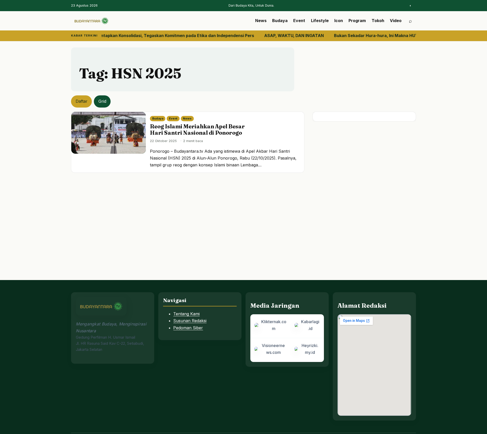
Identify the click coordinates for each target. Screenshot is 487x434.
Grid (102, 101)
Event (299, 20)
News (261, 20)
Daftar (82, 101)
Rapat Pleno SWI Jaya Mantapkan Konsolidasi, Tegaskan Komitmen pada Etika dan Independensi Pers (141, 35)
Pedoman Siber (188, 327)
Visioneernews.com (273, 349)
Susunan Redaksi (189, 320)
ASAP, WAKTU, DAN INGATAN (284, 35)
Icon (338, 20)
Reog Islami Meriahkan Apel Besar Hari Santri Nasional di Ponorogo (197, 129)
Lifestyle (320, 20)
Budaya (280, 20)
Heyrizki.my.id (310, 349)
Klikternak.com (273, 325)
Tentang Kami (186, 313)
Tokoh (378, 20)
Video (396, 20)
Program (357, 20)
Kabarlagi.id (310, 325)
